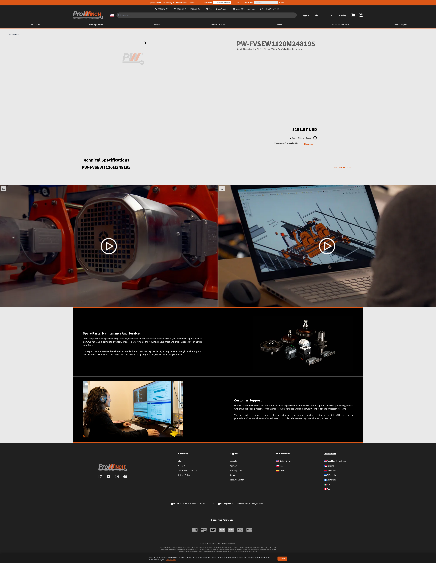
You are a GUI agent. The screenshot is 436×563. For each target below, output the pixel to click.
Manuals (233, 461)
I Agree (282, 558)
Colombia (283, 470)
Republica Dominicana (336, 461)
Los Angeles (222, 9)
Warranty (233, 465)
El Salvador (331, 475)
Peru (329, 489)
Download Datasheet (342, 167)
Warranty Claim (236, 470)
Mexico (330, 484)
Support (305, 15)
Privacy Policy (184, 475)
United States (285, 461)
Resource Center (237, 479)
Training (342, 15)
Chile (281, 465)
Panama (330, 465)
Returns (233, 475)
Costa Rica (331, 470)
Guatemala (331, 479)
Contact (330, 15)
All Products (14, 34)
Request (308, 144)
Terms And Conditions (187, 470)
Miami (211, 9)
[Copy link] (144, 42)
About (317, 15)
